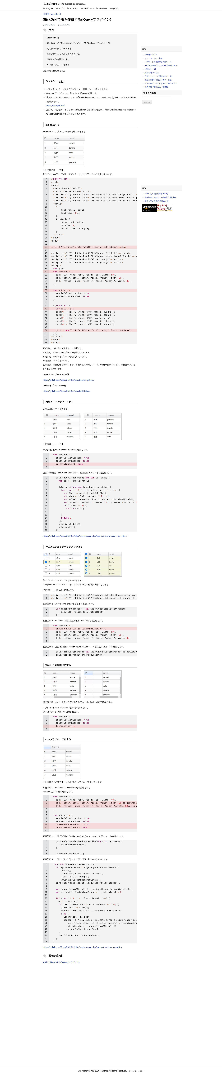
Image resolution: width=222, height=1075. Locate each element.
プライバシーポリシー (136, 1071)
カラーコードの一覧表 (154, 58)
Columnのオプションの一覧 (73, 43)
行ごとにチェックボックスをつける (63, 54)
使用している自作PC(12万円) (156, 201)
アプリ (62, 8)
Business (103, 8)
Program (49, 8)
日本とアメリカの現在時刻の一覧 (158, 76)
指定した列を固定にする (58, 59)
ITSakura (50, 3)
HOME (46, 14)
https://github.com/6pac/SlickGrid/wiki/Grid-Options (66, 391)
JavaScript (56, 14)
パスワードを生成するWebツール (158, 62)
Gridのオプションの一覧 (99, 43)
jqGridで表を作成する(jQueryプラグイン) (61, 962)
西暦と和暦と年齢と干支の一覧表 (158, 80)
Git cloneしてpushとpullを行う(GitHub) (160, 197)
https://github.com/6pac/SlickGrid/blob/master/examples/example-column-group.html (82, 947)
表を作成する (53, 43)
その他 (115, 8)
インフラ (74, 8)
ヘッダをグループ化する (58, 65)
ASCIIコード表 (150, 69)
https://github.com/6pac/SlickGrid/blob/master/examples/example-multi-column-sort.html (84, 536)
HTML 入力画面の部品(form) (156, 194)
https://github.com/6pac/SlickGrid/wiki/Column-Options (68, 380)
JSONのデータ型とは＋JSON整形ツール (161, 65)
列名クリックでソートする (59, 48)
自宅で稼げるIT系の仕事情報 (156, 87)
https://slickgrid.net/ (55, 105)
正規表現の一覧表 (152, 73)
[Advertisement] (90, 987)
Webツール (89, 8)
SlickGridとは (53, 38)
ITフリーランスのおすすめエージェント (161, 83)
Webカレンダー (151, 55)
